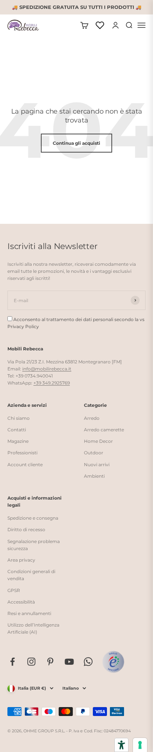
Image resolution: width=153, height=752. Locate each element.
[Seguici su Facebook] (12, 662)
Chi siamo (18, 418)
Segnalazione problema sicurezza (33, 545)
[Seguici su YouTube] (69, 662)
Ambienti (94, 476)
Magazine (18, 441)
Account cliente (25, 464)
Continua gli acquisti (76, 143)
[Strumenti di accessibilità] (121, 745)
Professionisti (22, 452)
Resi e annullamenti (29, 613)
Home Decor (98, 441)
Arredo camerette (104, 429)
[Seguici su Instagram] (31, 662)
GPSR (13, 590)
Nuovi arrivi (97, 464)
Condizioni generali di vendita (31, 575)
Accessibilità (21, 602)
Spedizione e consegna (32, 518)
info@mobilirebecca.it (46, 369)
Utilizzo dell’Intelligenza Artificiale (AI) (33, 628)
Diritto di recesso (26, 529)
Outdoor (93, 452)
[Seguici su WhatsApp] (88, 662)
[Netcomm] (113, 662)
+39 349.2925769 (51, 383)
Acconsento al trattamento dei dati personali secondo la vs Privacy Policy (75, 323)
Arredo (92, 418)
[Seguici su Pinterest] (50, 662)
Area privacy (21, 560)
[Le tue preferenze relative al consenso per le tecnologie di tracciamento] (140, 745)
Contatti (16, 429)
